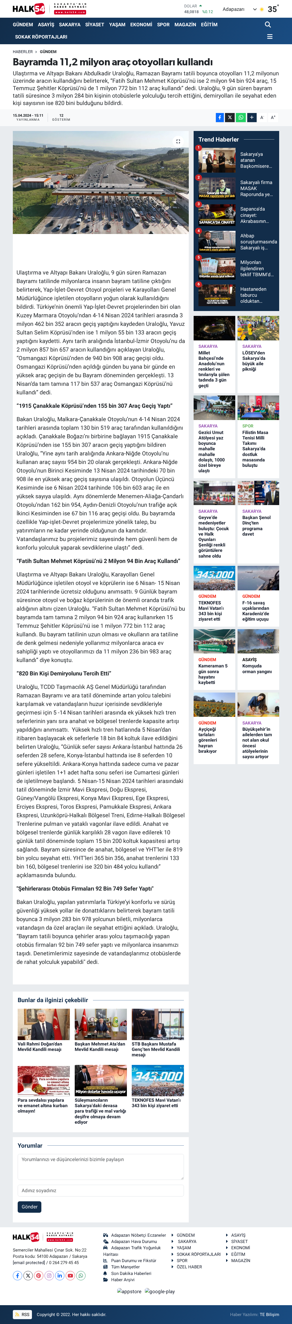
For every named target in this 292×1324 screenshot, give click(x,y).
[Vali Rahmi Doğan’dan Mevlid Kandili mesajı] (44, 1024)
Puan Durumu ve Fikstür (133, 1260)
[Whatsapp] (81, 1275)
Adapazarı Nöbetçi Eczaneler (138, 1235)
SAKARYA (69, 24)
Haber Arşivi (123, 1279)
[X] (28, 1275)
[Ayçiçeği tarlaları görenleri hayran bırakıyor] (214, 705)
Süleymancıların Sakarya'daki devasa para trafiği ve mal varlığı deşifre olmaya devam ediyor (100, 1111)
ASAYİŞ (46, 24)
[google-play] (160, 1291)
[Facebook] (17, 1275)
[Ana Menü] (269, 37)
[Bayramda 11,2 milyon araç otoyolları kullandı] (101, 182)
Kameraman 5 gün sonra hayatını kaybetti (213, 674)
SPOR (163, 24)
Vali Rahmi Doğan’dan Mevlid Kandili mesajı (40, 1046)
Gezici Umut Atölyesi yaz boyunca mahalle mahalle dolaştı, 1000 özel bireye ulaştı (211, 451)
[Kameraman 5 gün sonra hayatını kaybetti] (214, 641)
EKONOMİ (141, 24)
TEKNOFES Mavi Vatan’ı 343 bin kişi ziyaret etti (156, 1102)
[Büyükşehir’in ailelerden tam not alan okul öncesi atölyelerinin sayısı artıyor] (258, 705)
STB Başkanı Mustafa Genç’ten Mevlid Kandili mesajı (156, 1049)
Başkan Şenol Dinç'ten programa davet (256, 526)
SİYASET (94, 24)
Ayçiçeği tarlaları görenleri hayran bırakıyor (207, 740)
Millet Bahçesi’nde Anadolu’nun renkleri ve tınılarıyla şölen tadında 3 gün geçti (214, 369)
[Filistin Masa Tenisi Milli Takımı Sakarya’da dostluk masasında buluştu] (258, 407)
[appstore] (130, 1291)
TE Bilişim (269, 1314)
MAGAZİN (185, 24)
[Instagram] (49, 1275)
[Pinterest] (38, 1275)
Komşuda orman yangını (257, 668)
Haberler (23, 51)
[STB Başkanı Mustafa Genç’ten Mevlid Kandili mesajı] (158, 1024)
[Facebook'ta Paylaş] (220, 117)
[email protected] (29, 1262)
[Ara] (268, 25)
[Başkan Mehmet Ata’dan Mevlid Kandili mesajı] (101, 1024)
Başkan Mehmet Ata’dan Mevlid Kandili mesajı (100, 1046)
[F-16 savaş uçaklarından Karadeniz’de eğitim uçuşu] (258, 578)
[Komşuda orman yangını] (258, 641)
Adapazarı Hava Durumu (134, 1241)
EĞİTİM (209, 24)
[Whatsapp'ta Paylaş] (241, 117)
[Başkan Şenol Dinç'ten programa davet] (258, 493)
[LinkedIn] (59, 1275)
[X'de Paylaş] (230, 117)
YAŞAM (117, 24)
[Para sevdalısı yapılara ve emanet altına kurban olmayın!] (44, 1080)
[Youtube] (70, 1275)
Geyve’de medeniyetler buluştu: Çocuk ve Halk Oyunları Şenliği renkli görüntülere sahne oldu (213, 536)
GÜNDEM (23, 24)
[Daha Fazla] (252, 117)
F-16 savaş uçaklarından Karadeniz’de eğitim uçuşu (255, 611)
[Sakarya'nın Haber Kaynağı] (49, 8)
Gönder (30, 1207)
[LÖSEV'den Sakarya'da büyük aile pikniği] (258, 328)
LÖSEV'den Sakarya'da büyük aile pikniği (253, 361)
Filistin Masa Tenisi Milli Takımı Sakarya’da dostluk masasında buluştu (255, 449)
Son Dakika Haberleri (131, 1273)
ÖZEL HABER (189, 1266)
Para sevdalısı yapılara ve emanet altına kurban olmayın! (43, 1105)
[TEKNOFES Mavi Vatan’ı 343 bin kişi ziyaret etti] (158, 1080)
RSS (25, 1314)
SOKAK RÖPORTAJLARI (41, 37)
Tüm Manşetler (125, 1266)
